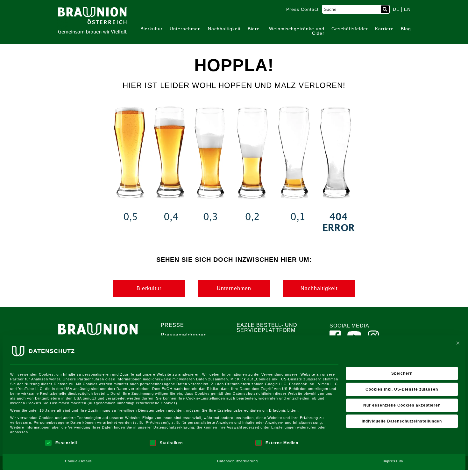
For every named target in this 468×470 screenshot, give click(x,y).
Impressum (393, 461)
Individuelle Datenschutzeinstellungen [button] (402, 421)
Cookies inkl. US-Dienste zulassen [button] (401, 389)
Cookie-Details (78, 461)
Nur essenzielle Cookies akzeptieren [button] (402, 405)
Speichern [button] (402, 373)
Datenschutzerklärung (173, 427)
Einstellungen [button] (283, 427)
